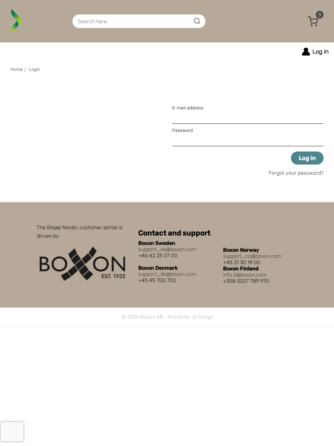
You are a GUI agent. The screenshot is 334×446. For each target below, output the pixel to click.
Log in (307, 158)
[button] (313, 21)
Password (182, 130)
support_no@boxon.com (252, 256)
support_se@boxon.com (167, 249)
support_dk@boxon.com (167, 274)
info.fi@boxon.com (244, 275)
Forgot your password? (296, 173)
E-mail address (188, 108)
